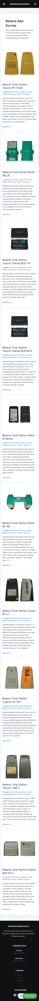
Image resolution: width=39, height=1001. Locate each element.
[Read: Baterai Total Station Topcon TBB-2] (18, 764)
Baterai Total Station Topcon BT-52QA (14, 86)
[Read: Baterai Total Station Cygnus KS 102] (19, 677)
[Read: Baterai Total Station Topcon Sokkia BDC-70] (19, 239)
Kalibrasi (19, 980)
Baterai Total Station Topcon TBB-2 (14, 786)
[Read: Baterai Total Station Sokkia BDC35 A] (19, 849)
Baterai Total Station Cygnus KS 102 (14, 700)
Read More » (7, 126)
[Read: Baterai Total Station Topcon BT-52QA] (19, 63)
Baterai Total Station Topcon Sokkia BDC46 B (17, 349)
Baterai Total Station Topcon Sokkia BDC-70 (16, 261)
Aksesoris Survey (26, 92)
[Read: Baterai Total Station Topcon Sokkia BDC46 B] (19, 326)
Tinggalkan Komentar (10, 92)
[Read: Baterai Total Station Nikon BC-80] (19, 502)
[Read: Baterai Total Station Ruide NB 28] (19, 151)
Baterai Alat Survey (9, 94)
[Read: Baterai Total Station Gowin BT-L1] (19, 590)
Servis (19, 978)
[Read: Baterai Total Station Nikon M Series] (19, 414)
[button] (4, 4)
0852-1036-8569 (19, 953)
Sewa (19, 975)
